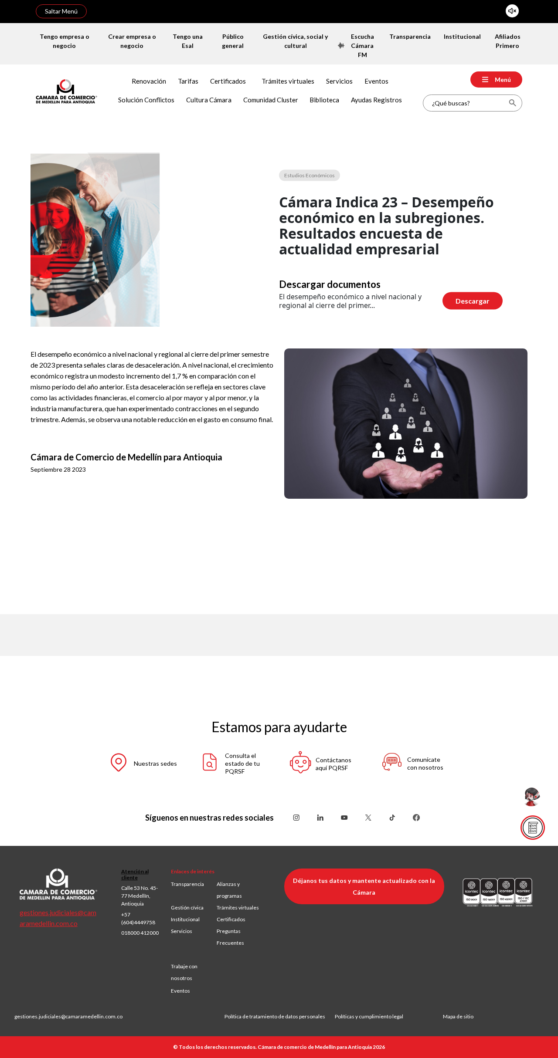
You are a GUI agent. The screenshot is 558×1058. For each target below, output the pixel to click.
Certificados (231, 919)
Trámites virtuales (238, 907)
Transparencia (187, 884)
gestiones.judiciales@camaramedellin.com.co (68, 1016)
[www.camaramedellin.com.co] (66, 90)
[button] (142, 763)
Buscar (512, 103)
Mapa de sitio (458, 1016)
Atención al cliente (135, 874)
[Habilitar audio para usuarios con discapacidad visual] (512, 10)
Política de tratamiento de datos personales (280, 1016)
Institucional (185, 919)
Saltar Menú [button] (61, 11)
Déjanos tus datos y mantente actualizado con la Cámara (364, 886)
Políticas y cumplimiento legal (369, 1016)
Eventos (180, 990)
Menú (503, 79)
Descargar (473, 301)
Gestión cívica (187, 907)
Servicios (181, 931)
